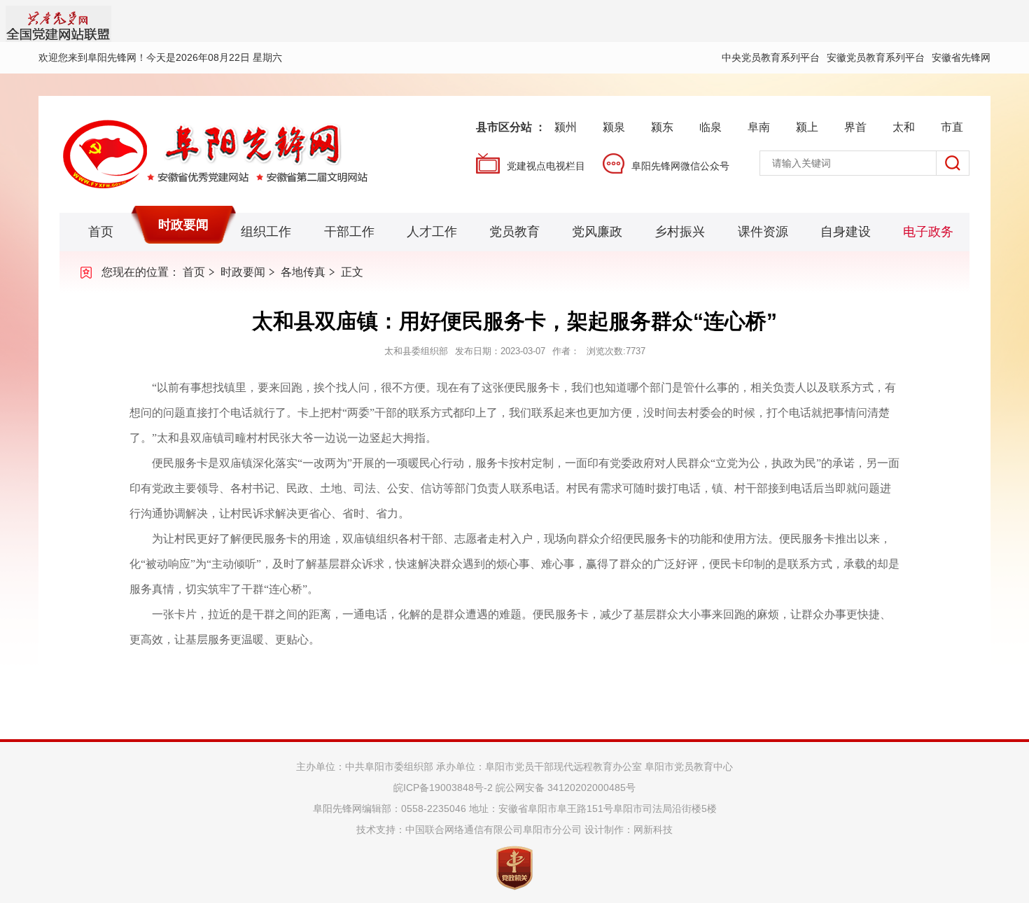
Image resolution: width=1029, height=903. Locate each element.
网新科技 (653, 829)
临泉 (710, 127)
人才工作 (432, 232)
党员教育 (514, 232)
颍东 (662, 127)
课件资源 (763, 232)
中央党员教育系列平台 (771, 57)
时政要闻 (183, 225)
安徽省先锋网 (961, 57)
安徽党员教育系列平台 (876, 57)
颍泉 (614, 127)
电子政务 (928, 232)
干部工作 (349, 232)
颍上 (807, 127)
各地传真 (303, 272)
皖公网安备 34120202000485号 (566, 787)
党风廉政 (597, 232)
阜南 (759, 127)
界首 (855, 127)
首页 (100, 232)
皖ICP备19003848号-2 (443, 787)
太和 (903, 127)
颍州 (565, 127)
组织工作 (266, 232)
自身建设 (845, 232)
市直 (952, 127)
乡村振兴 (679, 232)
